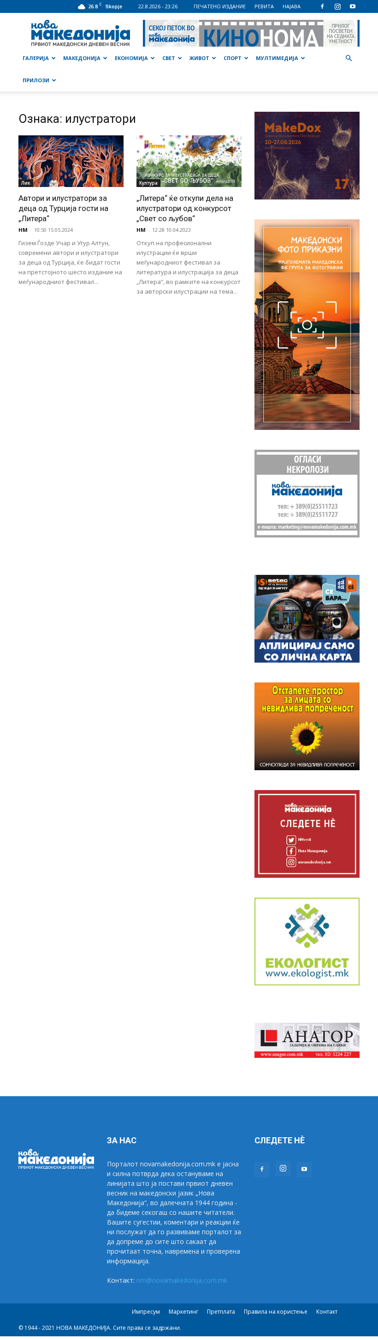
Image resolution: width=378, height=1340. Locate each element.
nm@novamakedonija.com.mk (181, 1280)
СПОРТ (233, 57)
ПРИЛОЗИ (36, 80)
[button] (348, 58)
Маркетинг (183, 1312)
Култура (148, 183)
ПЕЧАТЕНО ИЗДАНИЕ (220, 6)
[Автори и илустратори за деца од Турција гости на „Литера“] (71, 161)
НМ (23, 229)
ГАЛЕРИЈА (36, 57)
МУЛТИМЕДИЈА (277, 57)
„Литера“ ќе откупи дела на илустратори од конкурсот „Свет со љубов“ (184, 208)
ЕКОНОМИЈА (131, 57)
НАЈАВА (292, 6)
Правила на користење (275, 1312)
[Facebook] (322, 6)
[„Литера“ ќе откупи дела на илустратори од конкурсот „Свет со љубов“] (189, 161)
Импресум (146, 1312)
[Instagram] (337, 6)
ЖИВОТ (199, 57)
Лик (25, 183)
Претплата (221, 1312)
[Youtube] (353, 6)
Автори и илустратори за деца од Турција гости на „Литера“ (63, 208)
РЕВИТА (264, 6)
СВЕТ (168, 57)
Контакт (326, 1312)
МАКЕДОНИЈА (81, 57)
